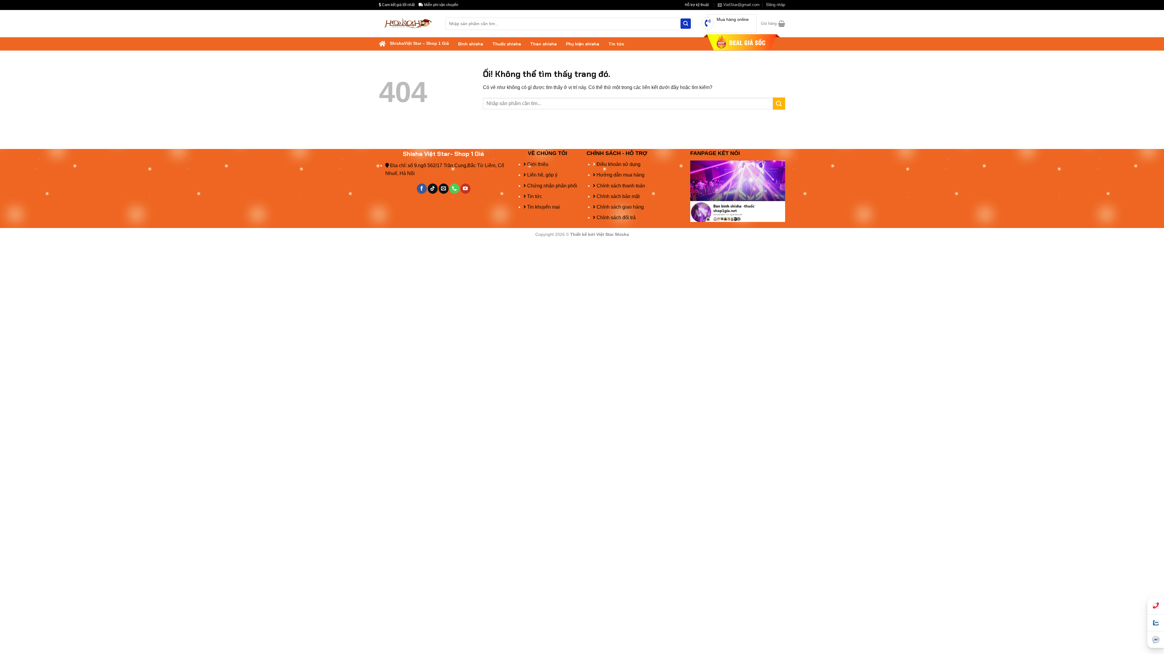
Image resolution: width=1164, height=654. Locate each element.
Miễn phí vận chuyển (440, 5)
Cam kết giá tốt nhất (398, 5)
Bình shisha (470, 43)
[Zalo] (1155, 623)
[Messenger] (1155, 639)
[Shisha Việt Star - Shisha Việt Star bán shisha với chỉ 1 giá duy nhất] (407, 23)
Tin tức (616, 43)
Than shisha (543, 43)
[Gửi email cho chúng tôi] (444, 188)
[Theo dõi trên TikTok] (433, 188)
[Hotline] (1155, 606)
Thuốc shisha (506, 43)
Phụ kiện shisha (582, 43)
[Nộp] (686, 23)
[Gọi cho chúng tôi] (455, 188)
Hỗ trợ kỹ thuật (697, 5)
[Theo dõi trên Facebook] (422, 188)
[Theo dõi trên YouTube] (465, 188)
